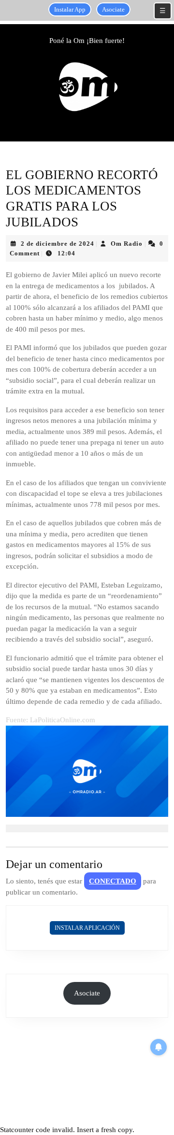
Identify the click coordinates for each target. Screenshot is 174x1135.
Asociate (113, 9)
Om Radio (127, 243)
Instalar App (70, 9)
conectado (112, 881)
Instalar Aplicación (87, 928)
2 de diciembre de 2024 (57, 243)
